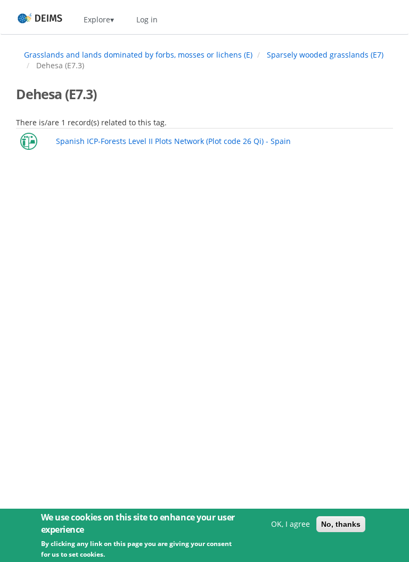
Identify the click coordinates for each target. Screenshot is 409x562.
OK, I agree (290, 524)
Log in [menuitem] (147, 19)
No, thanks (341, 524)
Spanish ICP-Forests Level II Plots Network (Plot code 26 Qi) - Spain (173, 141)
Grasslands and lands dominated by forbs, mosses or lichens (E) (138, 55)
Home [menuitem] (30, 19)
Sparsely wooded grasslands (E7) (325, 55)
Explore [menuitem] (97, 19)
